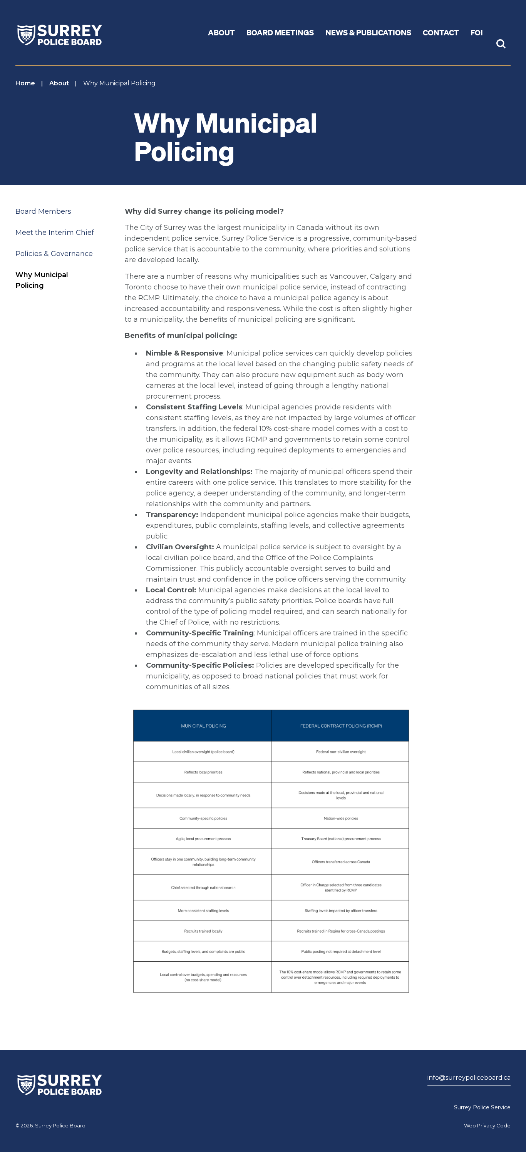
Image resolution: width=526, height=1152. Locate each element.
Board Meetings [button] (280, 32)
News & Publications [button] (368, 32)
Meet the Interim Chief (54, 232)
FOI (477, 32)
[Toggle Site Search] (500, 44)
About (59, 83)
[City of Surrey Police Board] (59, 33)
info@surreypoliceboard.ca (469, 1077)
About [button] (221, 32)
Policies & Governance (54, 253)
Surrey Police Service (482, 1107)
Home (25, 83)
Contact (441, 32)
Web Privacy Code (487, 1125)
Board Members (43, 211)
